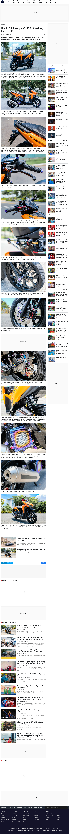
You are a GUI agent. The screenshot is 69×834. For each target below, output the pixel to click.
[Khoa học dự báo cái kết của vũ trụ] (51, 121)
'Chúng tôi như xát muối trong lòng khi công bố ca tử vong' (62, 323)
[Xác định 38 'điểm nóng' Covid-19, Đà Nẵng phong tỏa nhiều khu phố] (51, 345)
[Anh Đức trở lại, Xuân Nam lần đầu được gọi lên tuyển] (51, 263)
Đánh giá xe (12, 807)
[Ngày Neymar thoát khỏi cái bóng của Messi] (8, 714)
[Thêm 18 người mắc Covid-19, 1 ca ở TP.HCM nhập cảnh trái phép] (51, 203)
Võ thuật (25, 817)
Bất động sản (15, 813)
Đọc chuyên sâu (37, 807)
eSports (24, 819)
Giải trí (18, 665)
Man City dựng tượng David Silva (61, 218)
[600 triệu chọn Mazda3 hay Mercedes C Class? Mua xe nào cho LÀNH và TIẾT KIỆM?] (8, 654)
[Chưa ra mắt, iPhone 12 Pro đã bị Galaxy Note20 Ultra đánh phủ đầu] (51, 85)
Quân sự (2, 813)
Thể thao (25, 811)
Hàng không (14, 815)
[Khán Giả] (6, 2)
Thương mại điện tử (16, 821)
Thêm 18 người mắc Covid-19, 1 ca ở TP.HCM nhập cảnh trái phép (61, 203)
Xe (57, 811)
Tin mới (4, 760)
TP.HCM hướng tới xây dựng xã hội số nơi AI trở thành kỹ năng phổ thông (61, 70)
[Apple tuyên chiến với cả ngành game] (51, 128)
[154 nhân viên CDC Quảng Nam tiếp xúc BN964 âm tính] (51, 167)
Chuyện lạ (3, 821)
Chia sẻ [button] (10, 562)
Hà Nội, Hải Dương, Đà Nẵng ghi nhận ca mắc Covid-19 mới (61, 181)
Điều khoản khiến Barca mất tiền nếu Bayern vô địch (62, 277)
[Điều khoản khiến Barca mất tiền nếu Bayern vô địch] (51, 277)
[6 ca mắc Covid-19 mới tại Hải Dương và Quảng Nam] (51, 145)
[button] (63, 1)
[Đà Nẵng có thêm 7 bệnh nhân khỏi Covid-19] (51, 301)
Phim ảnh (36, 817)
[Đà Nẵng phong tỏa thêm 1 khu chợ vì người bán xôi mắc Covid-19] (51, 294)
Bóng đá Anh (26, 815)
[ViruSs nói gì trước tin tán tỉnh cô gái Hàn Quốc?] (51, 284)
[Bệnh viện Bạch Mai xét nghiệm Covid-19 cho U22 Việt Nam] (51, 152)
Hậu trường (25, 821)
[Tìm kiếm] (46, 807)
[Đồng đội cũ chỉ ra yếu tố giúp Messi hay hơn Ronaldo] (51, 234)
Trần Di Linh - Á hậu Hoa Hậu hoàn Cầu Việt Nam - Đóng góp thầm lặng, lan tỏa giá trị (31, 735)
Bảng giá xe (4, 807)
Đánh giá (58, 817)
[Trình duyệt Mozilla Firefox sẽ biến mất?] (51, 78)
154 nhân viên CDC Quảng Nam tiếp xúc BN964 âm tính (61, 167)
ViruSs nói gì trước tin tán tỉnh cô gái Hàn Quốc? (61, 284)
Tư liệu (2, 815)
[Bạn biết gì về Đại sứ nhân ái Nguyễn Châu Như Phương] (8, 690)
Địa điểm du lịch (49, 813)
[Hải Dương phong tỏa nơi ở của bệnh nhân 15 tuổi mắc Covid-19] (51, 330)
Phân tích (19, 701)
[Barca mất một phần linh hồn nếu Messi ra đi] (51, 248)
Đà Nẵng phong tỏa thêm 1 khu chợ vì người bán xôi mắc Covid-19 (62, 294)
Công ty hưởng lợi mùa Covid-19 (61, 105)
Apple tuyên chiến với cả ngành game (62, 127)
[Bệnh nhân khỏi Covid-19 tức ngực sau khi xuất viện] (51, 210)
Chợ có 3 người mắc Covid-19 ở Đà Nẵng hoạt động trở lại (61, 308)
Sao (17, 689)
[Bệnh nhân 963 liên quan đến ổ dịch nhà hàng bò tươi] (51, 337)
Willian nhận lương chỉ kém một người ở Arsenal (61, 227)
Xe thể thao (59, 819)
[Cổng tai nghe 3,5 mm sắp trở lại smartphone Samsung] (51, 92)
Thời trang (36, 819)
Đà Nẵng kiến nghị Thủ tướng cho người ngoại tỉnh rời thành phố (61, 352)
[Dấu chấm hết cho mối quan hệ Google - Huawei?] (51, 99)
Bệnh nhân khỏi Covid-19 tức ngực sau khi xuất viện (61, 210)
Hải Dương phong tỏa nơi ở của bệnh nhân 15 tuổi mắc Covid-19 (61, 330)
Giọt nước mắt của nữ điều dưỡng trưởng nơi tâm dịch (61, 159)
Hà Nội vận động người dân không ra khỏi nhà (61, 358)
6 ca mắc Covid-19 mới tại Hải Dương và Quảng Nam (62, 145)
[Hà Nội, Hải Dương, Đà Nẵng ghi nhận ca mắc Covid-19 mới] (51, 181)
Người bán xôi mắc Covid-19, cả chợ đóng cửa (31, 675)
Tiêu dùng (14, 819)
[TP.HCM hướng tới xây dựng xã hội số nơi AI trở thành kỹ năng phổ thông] (51, 70)
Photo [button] (4, 562)
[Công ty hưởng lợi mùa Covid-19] (51, 107)
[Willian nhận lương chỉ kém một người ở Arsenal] (51, 227)
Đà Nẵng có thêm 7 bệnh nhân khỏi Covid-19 (61, 301)
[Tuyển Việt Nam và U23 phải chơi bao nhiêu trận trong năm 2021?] (51, 241)
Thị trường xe (28, 807)
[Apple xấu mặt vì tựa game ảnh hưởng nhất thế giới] (51, 114)
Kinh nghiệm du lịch (50, 815)
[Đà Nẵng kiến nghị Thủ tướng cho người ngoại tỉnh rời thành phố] (51, 352)
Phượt (47, 819)
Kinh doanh (15, 811)
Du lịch (47, 811)
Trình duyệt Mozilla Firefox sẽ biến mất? (61, 77)
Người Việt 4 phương (5, 819)
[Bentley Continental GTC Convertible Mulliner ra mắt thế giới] (8, 542)
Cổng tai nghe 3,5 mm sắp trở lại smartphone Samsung (61, 92)
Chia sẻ (43, 562)
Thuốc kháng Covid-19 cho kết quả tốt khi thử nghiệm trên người (61, 174)
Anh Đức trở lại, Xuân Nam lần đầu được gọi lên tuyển (61, 263)
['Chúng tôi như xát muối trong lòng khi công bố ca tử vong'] (51, 323)
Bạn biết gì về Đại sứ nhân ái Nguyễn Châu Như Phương (31, 686)
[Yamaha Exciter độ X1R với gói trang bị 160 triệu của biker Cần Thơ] (8, 553)
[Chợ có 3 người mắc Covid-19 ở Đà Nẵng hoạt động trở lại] (51, 308)
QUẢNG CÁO (34, 12)
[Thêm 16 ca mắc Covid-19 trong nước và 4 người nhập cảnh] (51, 188)
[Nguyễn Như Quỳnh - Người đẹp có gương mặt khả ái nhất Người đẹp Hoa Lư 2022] (8, 666)
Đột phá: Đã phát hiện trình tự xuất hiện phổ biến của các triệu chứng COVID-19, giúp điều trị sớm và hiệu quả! (61, 195)
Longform (19, 713)
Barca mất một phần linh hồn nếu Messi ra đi (62, 247)
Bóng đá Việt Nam (27, 813)
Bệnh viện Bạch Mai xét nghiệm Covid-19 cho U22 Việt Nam (61, 152)
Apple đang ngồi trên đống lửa (61, 134)
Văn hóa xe (20, 807)
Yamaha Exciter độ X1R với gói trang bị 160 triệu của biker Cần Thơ (30, 626)
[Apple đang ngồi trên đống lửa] (51, 135)
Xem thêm (64, 66)
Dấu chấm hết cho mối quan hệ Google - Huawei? (61, 99)
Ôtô (17, 653)
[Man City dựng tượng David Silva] (51, 220)
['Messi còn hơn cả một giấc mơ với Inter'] (51, 270)
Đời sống (18, 641)
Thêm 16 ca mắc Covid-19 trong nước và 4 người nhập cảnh (62, 188)
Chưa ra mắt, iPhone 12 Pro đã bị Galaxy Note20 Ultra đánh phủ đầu (62, 85)
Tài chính (14, 817)
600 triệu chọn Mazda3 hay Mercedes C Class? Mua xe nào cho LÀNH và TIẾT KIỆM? (30, 650)
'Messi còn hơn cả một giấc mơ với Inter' (61, 269)
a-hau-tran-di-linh (20, 737)
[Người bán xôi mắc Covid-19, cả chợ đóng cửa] (8, 678)
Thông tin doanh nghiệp (17, 824)
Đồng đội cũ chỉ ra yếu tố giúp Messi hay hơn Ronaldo (61, 234)
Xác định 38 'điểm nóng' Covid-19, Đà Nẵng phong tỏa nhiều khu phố (62, 344)
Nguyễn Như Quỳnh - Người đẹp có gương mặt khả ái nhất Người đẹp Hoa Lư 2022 (31, 662)
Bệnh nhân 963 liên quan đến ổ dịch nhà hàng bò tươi (61, 337)
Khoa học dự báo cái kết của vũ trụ (62, 120)
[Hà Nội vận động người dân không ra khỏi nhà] (51, 359)
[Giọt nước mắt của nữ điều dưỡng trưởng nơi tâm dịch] (51, 159)
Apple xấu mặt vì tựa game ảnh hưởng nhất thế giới (61, 114)
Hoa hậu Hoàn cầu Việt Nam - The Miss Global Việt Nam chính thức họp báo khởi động (30, 638)
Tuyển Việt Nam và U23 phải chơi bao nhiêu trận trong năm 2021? (62, 241)
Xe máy (58, 815)
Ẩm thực (47, 817)
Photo (18, 629)
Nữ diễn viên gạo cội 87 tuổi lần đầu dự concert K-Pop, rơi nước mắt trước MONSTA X (30, 723)
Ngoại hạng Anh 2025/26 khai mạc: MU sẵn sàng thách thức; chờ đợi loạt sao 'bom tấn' (31, 698)
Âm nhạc (36, 815)
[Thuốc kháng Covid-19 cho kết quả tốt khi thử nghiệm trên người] (51, 174)
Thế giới (18, 725)
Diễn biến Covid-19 (20, 677)
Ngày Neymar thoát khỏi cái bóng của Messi (29, 711)
